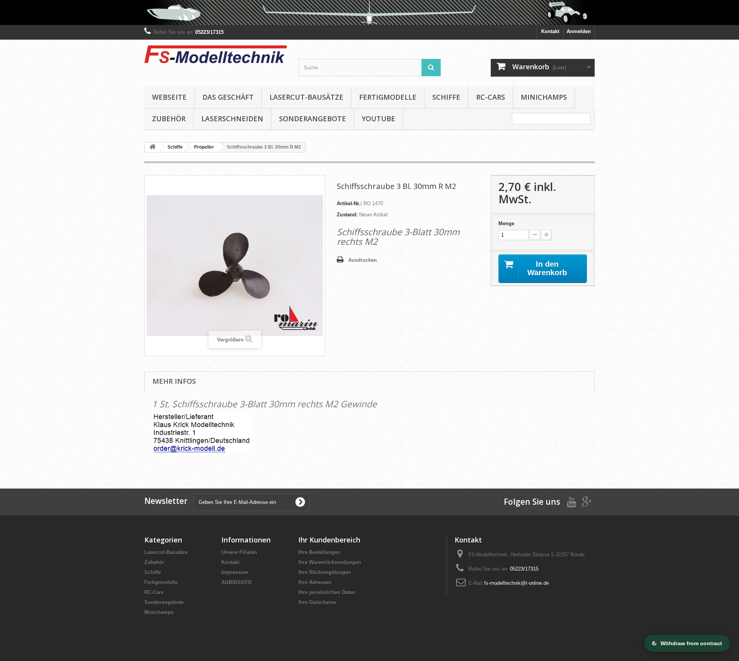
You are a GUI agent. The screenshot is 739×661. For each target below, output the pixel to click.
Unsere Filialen (239, 552)
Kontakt (550, 31)
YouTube (378, 118)
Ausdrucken (362, 260)
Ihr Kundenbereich (329, 539)
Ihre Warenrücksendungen (329, 562)
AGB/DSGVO (236, 582)
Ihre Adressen (314, 582)
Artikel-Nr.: (349, 203)
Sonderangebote (312, 118)
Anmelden (579, 31)
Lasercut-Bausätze (306, 97)
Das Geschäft (228, 97)
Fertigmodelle (387, 97)
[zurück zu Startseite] (152, 147)
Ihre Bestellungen (319, 552)
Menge (506, 223)
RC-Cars (490, 97)
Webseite (169, 97)
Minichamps (544, 97)
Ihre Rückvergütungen (324, 572)
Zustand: (347, 215)
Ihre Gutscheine (317, 602)
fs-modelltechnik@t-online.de (516, 583)
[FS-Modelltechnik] (215, 54)
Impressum (234, 572)
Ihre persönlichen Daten (326, 592)
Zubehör (169, 118)
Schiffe (446, 97)
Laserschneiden (232, 118)
